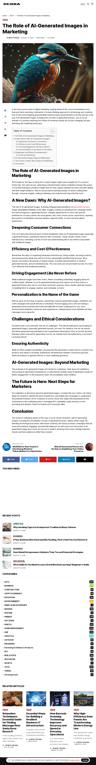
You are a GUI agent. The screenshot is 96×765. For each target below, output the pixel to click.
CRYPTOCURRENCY (48, 593)
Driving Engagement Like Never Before (34, 147)
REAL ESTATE (48, 655)
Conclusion (19, 164)
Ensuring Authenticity (26, 155)
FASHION (48, 609)
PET (48, 651)
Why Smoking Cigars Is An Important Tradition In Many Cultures (44, 527)
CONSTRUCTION (48, 590)
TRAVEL (48, 671)
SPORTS (48, 663)
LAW (48, 632)
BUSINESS (48, 586)
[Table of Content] (52, 131)
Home (4, 16)
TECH (12, 16)
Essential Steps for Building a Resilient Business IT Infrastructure (36, 719)
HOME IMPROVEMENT (48, 628)
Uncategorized (48, 675)
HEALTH (48, 624)
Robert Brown (13, 38)
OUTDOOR (48, 640)
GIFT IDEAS (48, 621)
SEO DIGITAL (48, 659)
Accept (85, 760)
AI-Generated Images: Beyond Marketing (32, 158)
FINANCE (48, 617)
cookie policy (74, 760)
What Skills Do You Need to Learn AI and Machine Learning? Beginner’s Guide (51, 564)
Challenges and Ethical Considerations (31, 152)
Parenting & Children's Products (48, 648)
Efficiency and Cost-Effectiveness (32, 144)
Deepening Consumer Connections (32, 142)
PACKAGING (48, 644)
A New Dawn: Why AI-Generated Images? (32, 139)
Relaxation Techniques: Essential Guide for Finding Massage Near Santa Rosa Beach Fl (12, 722)
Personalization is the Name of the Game (35, 150)
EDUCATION (48, 597)
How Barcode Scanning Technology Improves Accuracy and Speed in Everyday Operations (58, 724)
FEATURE (48, 613)
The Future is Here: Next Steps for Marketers (34, 161)
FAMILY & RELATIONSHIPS (48, 605)
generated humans (82, 207)
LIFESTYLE (48, 636)
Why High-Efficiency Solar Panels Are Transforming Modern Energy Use (83, 721)
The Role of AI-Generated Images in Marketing (34, 136)
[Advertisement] (48, 493)
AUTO (48, 582)
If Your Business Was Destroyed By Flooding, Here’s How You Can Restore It (50, 539)
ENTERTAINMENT (48, 601)
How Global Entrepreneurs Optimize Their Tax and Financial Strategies (48, 552)
